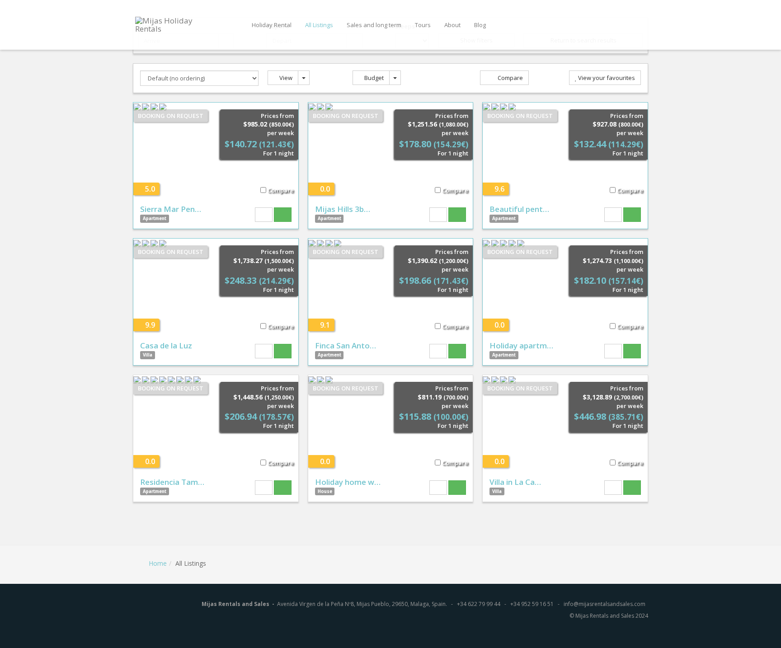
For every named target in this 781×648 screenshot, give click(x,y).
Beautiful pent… (519, 209)
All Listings (319, 25)
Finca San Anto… (345, 345)
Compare (509, 78)
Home (158, 563)
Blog (480, 25)
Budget (373, 78)
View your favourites (606, 78)
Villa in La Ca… (515, 482)
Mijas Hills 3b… (342, 209)
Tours (423, 25)
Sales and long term (374, 25)
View (285, 78)
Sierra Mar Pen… (170, 209)
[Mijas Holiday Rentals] (175, 24)
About (452, 25)
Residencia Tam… (172, 482)
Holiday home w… (348, 482)
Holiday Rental (272, 25)
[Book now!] (283, 214)
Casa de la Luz (166, 345)
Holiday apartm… (521, 345)
